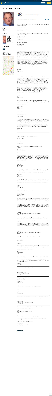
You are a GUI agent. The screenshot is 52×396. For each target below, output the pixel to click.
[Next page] (48, 23)
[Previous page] (47, 23)
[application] (8, 65)
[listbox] (8, 49)
